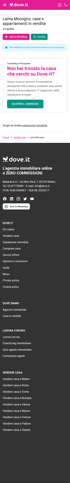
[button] (25, 104)
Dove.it (6, 137)
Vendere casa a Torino (16, 391)
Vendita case (19, 137)
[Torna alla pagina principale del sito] (19, 5)
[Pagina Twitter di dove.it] (25, 200)
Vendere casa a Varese (16, 404)
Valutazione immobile (15, 242)
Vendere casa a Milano (16, 379)
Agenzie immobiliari (14, 309)
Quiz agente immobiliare (17, 349)
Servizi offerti (11, 255)
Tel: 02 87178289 (13, 186)
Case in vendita (12, 316)
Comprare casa (12, 248)
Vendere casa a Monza (16, 410)
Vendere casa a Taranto (16, 429)
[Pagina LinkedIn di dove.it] (12, 200)
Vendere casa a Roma (16, 385)
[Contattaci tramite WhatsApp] (60, 5)
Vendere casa (11, 235)
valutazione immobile (34, 125)
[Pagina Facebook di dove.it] (5, 200)
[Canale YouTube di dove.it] (32, 200)
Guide (6, 267)
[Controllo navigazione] (5, 5)
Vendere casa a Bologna (17, 398)
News (6, 274)
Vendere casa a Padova (17, 423)
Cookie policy (11, 286)
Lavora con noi (11, 337)
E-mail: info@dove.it (37, 186)
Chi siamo (8, 229)
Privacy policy (11, 280)
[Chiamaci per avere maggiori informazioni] (65, 5)
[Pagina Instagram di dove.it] (18, 200)
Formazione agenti (14, 356)
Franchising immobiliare (17, 343)
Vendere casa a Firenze (17, 417)
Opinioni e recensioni (15, 261)
